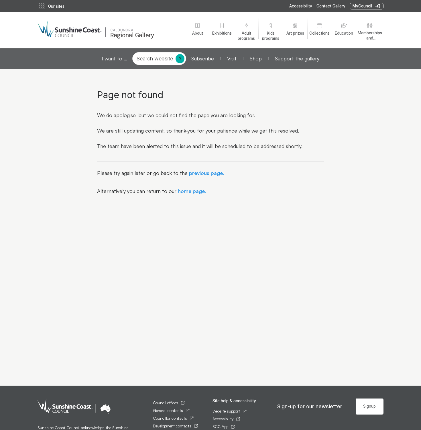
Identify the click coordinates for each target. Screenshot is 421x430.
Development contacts (172, 426)
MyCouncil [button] (362, 6)
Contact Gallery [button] (330, 6)
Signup (369, 406)
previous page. (206, 173)
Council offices (165, 403)
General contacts (168, 410)
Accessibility (300, 6)
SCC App (220, 426)
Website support (226, 411)
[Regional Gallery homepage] (108, 30)
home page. (191, 191)
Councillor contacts (170, 418)
